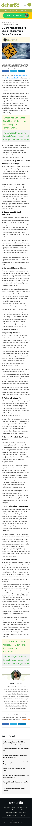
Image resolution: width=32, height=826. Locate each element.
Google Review (25, 719)
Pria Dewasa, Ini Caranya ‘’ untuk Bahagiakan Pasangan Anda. (16, 136)
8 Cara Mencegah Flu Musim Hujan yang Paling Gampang (14, 30)
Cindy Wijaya (12, 40)
